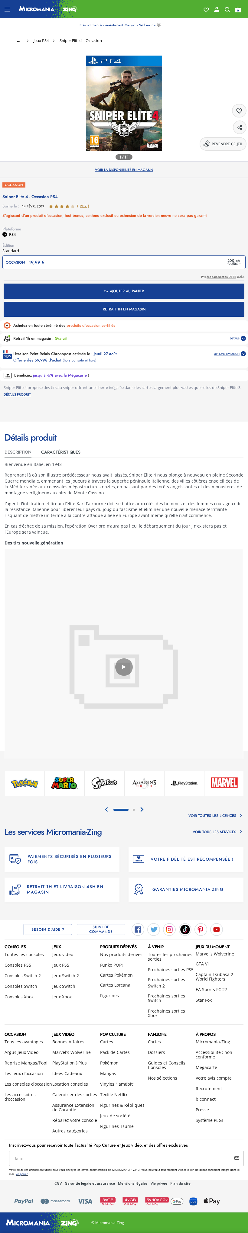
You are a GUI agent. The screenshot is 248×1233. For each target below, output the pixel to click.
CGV (58, 1183)
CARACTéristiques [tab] (60, 452)
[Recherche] (227, 11)
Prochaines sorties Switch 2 (166, 983)
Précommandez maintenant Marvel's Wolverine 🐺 (120, 25)
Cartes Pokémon (116, 975)
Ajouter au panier (127, 291)
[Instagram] (169, 929)
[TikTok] (185, 929)
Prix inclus (222, 277)
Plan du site (180, 1183)
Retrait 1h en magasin (124, 309)
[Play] (124, 667)
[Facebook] (138, 929)
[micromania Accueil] (48, 9)
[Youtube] (216, 929)
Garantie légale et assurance (90, 1183)
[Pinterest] (200, 929)
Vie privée (159, 1183)
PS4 (12, 234)
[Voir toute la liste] (206, 10)
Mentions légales (133, 1183)
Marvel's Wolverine (215, 954)
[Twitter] (153, 929)
